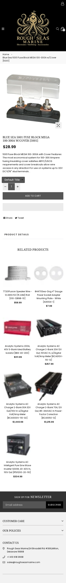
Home (6, 54)
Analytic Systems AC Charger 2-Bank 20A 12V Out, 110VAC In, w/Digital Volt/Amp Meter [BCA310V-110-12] (48, 353)
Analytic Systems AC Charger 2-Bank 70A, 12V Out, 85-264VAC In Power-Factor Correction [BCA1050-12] (48, 411)
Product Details (16, 234)
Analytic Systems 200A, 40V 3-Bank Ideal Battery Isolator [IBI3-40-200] (17, 349)
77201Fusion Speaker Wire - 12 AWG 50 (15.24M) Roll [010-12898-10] (17, 295)
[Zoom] (58, 125)
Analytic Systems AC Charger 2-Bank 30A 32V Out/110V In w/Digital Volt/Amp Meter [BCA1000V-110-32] (17, 411)
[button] (33, 207)
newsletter (32, 497)
